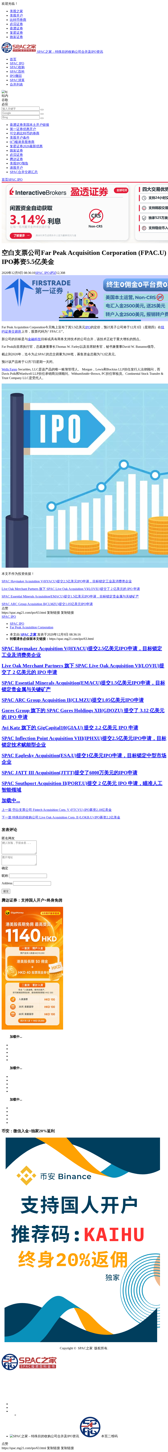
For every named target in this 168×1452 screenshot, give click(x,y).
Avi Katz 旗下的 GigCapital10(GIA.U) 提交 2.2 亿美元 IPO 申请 (70, 727)
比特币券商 (18, 19)
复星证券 (16, 32)
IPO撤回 (16, 76)
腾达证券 (16, 159)
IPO (88, 327)
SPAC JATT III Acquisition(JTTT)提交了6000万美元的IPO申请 (69, 772)
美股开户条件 (20, 137)
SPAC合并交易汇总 (24, 172)
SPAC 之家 (28, 634)
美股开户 (16, 15)
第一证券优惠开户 (23, 129)
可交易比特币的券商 (24, 133)
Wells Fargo (9, 369)
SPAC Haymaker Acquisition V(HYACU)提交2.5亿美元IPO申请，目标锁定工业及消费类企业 (67, 581)
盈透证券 (16, 28)
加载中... (11, 800)
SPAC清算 (17, 80)
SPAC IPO (17, 63)
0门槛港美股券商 (22, 142)
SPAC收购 (17, 67)
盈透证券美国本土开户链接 (29, 124)
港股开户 (16, 167)
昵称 (5, 875)
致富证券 (16, 37)
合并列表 (16, 84)
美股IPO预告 (19, 163)
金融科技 (34, 339)
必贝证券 (16, 24)
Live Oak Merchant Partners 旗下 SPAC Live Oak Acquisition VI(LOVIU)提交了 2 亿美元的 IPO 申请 (71, 589)
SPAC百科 (17, 71)
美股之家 (16, 11)
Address (7, 883)
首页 (13, 59)
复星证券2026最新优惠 (26, 146)
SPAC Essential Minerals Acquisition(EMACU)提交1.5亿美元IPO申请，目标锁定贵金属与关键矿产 (70, 596)
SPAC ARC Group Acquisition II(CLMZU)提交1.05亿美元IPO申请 (47, 604)
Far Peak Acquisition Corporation (31, 627)
